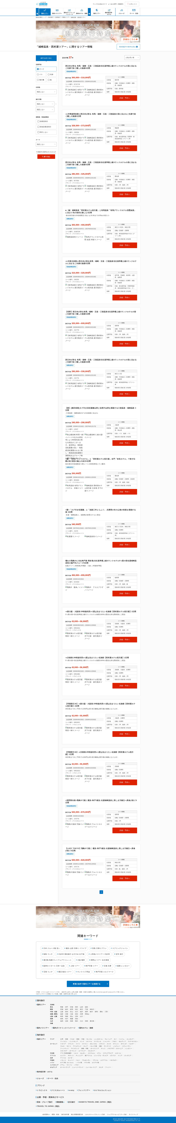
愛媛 (71, 1018)
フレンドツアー (84, 1090)
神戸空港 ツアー (91, 966)
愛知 (101, 1011)
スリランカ (97, 1041)
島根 (66, 1016)
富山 (71, 1011)
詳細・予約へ (125, 98)
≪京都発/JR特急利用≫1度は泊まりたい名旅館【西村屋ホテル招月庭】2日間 (97, 658)
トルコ (76, 1053)
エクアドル (103, 1060)
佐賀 (66, 1021)
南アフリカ (88, 1055)
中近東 (52, 1053)
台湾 (61, 1039)
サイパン (69, 1065)
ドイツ (78, 1043)
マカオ (72, 1039)
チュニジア (79, 1055)
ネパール (89, 1041)
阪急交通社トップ (41, 17)
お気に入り (133, 4)
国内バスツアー (43, 1028)
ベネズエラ (113, 1060)
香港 (66, 1039)
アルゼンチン (86, 1060)
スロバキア (63, 1050)
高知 (76, 1018)
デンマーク (107, 1046)
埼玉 (76, 1009)
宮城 (71, 1007)
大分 (81, 1021)
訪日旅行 (71, 1102)
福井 (81, 1011)
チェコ (103, 1048)
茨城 (61, 1009)
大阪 (71, 1014)
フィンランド (64, 1048)
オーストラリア (65, 1067)
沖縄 (51, 1023)
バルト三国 (93, 1046)
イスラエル (91, 1053)
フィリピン (63, 1041)
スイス (109, 1043)
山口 (81, 1016)
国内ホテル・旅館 (86, 1028)
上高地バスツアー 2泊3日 (100, 954)
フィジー (108, 1067)
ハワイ (52, 1062)
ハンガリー (128, 1048)
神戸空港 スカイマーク (105, 972)
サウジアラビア (108, 1053)
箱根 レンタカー (123, 966)
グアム (62, 1065)
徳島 (61, 1018)
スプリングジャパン (120, 948)
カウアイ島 (95, 1062)
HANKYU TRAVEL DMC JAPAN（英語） (96, 1102)
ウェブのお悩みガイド (100, 4)
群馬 (71, 1009)
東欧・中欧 (84, 1048)
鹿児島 (92, 1021)
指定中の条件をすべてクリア (47, 152)
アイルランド (77, 1046)
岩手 (66, 1007)
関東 (51, 1009)
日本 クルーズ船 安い (51, 948)
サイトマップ (133, 1114)
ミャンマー (106, 1041)
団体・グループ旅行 (45, 1102)
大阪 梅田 (81, 960)
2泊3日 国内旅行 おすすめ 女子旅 (71, 954)
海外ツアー (41, 1039)
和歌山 (87, 1014)
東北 (51, 1007)
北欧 (100, 1046)
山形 (81, 1007)
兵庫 (81, 1014)
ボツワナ (113, 1055)
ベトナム (121, 1039)
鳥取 (61, 1016)
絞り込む (47, 156)
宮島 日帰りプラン (99, 948)
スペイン (85, 1043)
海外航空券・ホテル (45, 1072)
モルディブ (122, 1041)
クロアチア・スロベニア (115, 1048)
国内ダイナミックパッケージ (64, 1028)
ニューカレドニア (91, 1067)
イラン (99, 1053)
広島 (76, 1016)
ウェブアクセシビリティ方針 (117, 1114)
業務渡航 (59, 1102)
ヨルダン (83, 1053)
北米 (51, 1058)
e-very (71, 1090)
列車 (51, 74)
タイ (115, 1039)
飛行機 (41, 80)
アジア (52, 1039)
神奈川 (92, 1009)
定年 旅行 (119, 954)
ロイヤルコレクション (102, 1090)
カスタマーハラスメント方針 (95, 1114)
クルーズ (40, 1078)
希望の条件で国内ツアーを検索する (87, 984)
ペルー (78, 1060)
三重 (106, 1011)
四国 (51, 1018)
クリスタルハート (58, 1090)
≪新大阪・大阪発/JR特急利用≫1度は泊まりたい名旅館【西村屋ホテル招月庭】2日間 (100, 612)
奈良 (76, 1014)
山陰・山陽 (53, 1016)
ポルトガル (93, 1043)
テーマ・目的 (53, 1078)
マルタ (62, 1046)
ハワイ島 (79, 1062)
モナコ (69, 1046)
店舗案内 (120, 4)
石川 (76, 1011)
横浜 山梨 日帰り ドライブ (76, 948)
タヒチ (101, 1067)
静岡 (96, 1011)
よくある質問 (112, 4)
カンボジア (130, 1039)
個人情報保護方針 (77, 1114)
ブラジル (95, 1060)
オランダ (123, 1043)
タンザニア (127, 1055)
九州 (51, 1021)
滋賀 (61, 1014)
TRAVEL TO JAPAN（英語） (49, 1106)
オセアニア (53, 1067)
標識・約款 (55, 1114)
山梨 (61, 1011)
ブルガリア (91, 1050)
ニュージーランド (77, 1067)
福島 (86, 1007)
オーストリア (95, 1048)
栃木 (66, 1009)
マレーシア (108, 1039)
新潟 (66, 1011)
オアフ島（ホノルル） (67, 1062)
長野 (86, 1011)
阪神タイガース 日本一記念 (54, 966)
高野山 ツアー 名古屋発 (100, 960)
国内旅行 (51, 17)
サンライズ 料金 (83, 972)
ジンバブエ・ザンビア (101, 1055)
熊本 (76, 1021)
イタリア (63, 1043)
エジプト (63, 1055)
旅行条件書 (65, 1114)
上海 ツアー (75, 966)
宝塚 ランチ (48, 972)
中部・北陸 (53, 1011)
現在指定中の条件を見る (127, 47)
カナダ (70, 1058)
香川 (66, 1018)
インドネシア (73, 1041)
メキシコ (63, 1060)
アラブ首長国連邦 (66, 1053)
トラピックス (42, 1090)
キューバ (71, 1060)
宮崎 (86, 1021)
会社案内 (45, 1114)
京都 (66, 1014)
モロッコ (71, 1055)
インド (82, 1041)
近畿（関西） (54, 1014)
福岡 (61, 1021)
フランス (71, 1043)
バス (41, 74)
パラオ (76, 1065)
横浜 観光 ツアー (65, 972)
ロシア (86, 1046)
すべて (41, 69)
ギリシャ (116, 1043)
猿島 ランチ (48, 954)
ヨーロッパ (53, 1044)
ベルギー (131, 1043)
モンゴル (89, 1039)
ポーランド (72, 1050)
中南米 (52, 1060)
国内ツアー (41, 1004)
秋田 (76, 1007)
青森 (61, 1007)
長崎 (71, 1021)
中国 (82, 1039)
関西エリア (65, 17)
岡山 (71, 1016)
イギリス (102, 1043)
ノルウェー (116, 1046)
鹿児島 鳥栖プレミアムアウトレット (57, 960)
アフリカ (53, 1055)
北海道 (52, 1004)
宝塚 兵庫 (107, 966)
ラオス (114, 1041)
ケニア (120, 1055)
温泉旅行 (58, 17)
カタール (118, 1053)
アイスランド (75, 1048)
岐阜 (91, 1011)
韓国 (77, 1039)
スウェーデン (126, 1046)
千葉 (86, 1009)
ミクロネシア (54, 1065)
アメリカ (63, 1058)
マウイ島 (87, 1062)
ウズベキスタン (133, 1041)
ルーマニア (82, 1050)
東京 (81, 1009)
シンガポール (98, 1039)
